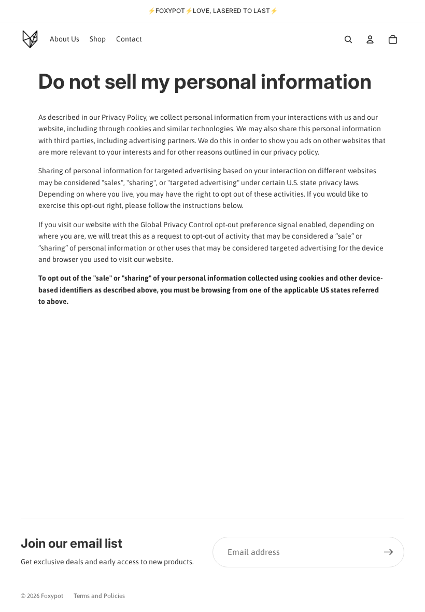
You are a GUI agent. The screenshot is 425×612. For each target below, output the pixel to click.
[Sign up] (389, 552)
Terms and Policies (99, 596)
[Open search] (348, 39)
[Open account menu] (370, 39)
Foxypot (52, 596)
